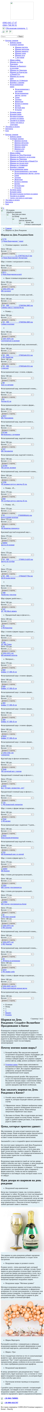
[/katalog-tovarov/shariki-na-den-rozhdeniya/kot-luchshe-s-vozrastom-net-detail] (3, 786)
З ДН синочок (6, 928)
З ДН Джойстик (7, 357)
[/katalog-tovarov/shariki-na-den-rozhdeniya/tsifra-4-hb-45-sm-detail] (3, 686)
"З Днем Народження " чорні (12, 241)
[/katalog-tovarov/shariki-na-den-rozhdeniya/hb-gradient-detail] (7, 289)
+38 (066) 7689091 (11, 1398)
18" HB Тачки (6, 644)
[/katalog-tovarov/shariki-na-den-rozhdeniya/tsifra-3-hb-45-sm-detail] (3, 670)
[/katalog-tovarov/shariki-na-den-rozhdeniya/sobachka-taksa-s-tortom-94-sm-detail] (17, 305)
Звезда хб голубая (7, 561)
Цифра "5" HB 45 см (9, 705)
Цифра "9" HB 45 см (9, 738)
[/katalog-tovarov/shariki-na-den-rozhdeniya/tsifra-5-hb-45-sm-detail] (3, 703)
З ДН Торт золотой (8, 917)
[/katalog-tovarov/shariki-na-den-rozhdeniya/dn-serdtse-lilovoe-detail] (4, 466)
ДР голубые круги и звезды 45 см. (14, 501)
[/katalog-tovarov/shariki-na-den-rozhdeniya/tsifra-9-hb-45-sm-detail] (3, 736)
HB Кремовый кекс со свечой (12, 854)
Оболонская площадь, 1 (17, 28)
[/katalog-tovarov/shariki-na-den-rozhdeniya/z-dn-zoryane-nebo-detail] (3, 970)
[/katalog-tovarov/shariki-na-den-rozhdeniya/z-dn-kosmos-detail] (3, 819)
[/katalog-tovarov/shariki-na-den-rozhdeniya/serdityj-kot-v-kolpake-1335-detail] (7, 339)
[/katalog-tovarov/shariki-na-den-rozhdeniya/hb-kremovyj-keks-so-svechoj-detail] (3, 852)
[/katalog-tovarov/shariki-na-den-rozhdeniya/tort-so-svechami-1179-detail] (3, 383)
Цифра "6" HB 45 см (9, 722)
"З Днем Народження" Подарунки (14, 258)
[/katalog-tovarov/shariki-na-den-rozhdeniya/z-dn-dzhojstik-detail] (17, 355)
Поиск (21, 36)
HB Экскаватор (7, 451)
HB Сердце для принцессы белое (13, 904)
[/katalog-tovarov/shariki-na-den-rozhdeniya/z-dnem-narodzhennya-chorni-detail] (3, 239)
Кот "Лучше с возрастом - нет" (12, 788)
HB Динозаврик (7, 418)
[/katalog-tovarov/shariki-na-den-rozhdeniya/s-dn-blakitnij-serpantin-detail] (3, 802)
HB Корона (5, 871)
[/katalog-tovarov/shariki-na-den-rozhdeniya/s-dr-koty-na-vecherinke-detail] (3, 959)
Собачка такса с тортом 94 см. (12, 307)
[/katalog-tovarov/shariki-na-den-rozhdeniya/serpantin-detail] (7, 753)
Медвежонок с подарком (10, 434)
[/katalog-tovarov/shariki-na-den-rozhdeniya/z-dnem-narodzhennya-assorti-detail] (3, 272)
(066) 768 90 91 (10, 25)
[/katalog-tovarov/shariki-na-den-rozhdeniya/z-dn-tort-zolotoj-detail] (3, 915)
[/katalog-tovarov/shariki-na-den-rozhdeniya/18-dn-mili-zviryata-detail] (3, 609)
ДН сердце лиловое (8, 468)
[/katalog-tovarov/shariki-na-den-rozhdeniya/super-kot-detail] (17, 366)
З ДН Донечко (6, 944)
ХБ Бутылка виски (8, 578)
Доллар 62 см (6, 401)
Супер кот (5, 368)
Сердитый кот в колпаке (10, 341)
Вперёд (8, 1013)
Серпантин (5, 755)
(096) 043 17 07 (10, 22)
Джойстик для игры (8, 595)
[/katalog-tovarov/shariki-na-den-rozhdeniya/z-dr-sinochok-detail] (7, 925)
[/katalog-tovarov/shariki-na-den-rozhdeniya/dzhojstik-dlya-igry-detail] (3, 593)
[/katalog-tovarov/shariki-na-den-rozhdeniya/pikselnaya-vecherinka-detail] (3, 836)
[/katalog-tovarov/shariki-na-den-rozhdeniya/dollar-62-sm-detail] (3, 399)
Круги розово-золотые (9, 517)
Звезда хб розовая (7, 545)
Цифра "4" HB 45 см (9, 688)
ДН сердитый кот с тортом (11, 771)
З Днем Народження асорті (11, 274)
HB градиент (6, 291)
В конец (8, 1015)
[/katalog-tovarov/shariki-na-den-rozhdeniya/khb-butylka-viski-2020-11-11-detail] (17, 576)
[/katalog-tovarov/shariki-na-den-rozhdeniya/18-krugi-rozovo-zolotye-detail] (16, 515)
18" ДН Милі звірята (9, 611)
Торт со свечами (7, 385)
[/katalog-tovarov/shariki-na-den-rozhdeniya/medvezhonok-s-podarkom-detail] (4, 432)
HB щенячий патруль (9, 655)
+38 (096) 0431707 (11, 1403)
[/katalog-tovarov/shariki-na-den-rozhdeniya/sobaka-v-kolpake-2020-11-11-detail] (17, 322)
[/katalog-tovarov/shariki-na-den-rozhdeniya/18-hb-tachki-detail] (3, 642)
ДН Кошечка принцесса (10, 528)
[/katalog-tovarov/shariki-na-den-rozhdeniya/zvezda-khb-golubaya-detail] (17, 559)
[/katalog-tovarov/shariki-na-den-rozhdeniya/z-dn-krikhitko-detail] (3, 626)
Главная (8, 228)
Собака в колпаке (7, 324)
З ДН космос (6, 821)
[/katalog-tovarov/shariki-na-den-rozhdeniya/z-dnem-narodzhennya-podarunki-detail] (16, 256)
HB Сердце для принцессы (11, 887)
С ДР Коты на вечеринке (10, 961)
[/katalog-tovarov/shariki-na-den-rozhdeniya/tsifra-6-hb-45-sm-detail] (3, 719)
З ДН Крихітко (6, 628)
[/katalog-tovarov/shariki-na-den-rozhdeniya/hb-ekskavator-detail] (3, 449)
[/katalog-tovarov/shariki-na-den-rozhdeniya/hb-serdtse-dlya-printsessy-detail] (3, 885)
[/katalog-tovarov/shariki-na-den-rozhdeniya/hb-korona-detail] (4, 869)
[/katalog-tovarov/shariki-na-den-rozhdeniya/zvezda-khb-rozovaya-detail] (4, 543)
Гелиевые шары (11, 1065)
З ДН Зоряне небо (8, 972)
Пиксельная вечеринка (10, 838)
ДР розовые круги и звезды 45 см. (14, 484)
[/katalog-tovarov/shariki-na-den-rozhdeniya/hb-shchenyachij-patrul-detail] (7, 653)
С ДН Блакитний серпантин (12, 804)
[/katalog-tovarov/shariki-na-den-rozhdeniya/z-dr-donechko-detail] (7, 942)
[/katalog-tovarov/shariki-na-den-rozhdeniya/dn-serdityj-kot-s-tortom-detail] (3, 769)
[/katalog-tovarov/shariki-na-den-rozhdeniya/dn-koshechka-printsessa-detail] (3, 526)
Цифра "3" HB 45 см (9, 672)
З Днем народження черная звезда (14, 988)
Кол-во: (4, 251)
